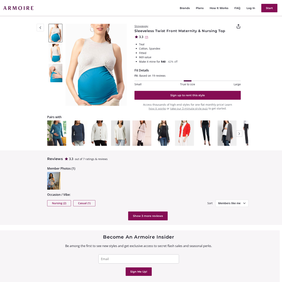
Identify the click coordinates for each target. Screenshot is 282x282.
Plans (200, 8)
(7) (146, 37)
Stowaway (141, 26)
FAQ (237, 8)
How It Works (219, 8)
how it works (157, 108)
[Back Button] (40, 27)
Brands (185, 8)
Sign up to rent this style (187, 95)
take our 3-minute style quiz (189, 108)
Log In (251, 8)
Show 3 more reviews (148, 216)
